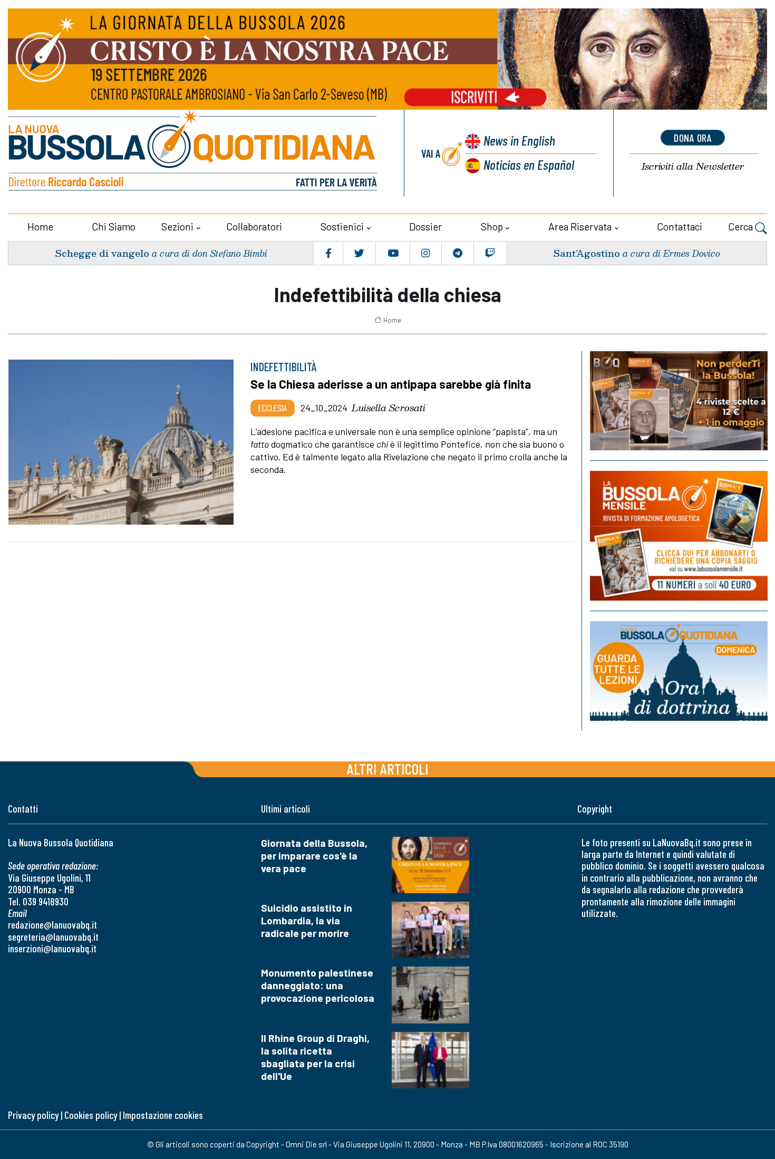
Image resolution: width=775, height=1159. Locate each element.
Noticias (528, 164)
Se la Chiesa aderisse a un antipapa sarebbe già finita (390, 383)
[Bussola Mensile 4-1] (679, 400)
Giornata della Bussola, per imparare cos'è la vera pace (314, 855)
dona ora (693, 137)
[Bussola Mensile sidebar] (679, 536)
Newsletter (693, 166)
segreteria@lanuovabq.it (53, 937)
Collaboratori (254, 226)
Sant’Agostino (586, 252)
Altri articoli (388, 768)
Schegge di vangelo (102, 252)
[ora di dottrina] (679, 671)
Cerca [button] (741, 226)
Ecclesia (272, 407)
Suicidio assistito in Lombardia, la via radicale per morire (306, 920)
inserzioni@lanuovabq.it (52, 948)
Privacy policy (33, 1115)
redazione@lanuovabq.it (52, 925)
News (519, 140)
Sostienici (342, 226)
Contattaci (679, 226)
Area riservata (580, 226)
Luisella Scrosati (388, 407)
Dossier (425, 226)
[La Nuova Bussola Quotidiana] (194, 153)
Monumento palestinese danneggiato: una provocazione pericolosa (317, 985)
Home (40, 226)
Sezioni (177, 226)
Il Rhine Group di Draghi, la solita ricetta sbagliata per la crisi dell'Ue (315, 1057)
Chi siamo (113, 226)
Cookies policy (90, 1115)
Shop (492, 226)
